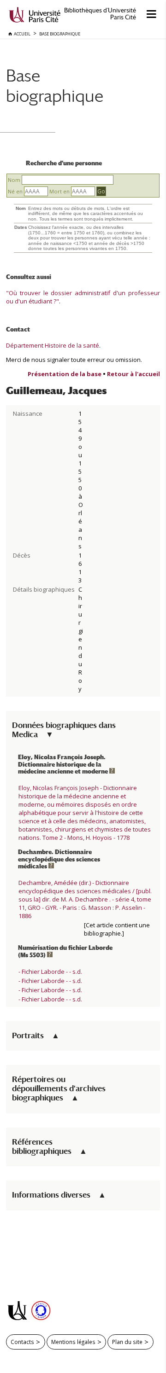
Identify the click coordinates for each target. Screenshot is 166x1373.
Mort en (59, 191)
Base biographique (54, 85)
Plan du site (127, 1341)
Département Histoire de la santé (52, 345)
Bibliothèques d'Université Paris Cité (100, 14)
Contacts (22, 1341)
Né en (15, 191)
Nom (14, 179)
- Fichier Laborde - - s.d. (50, 971)
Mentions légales (73, 1341)
